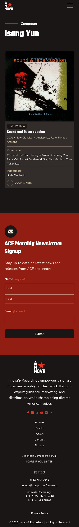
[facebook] (28, 412)
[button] (70, 6)
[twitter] (37, 412)
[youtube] (41, 412)
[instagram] (32, 412)
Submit (39, 334)
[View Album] (39, 119)
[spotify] (46, 412)
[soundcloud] (51, 412)
